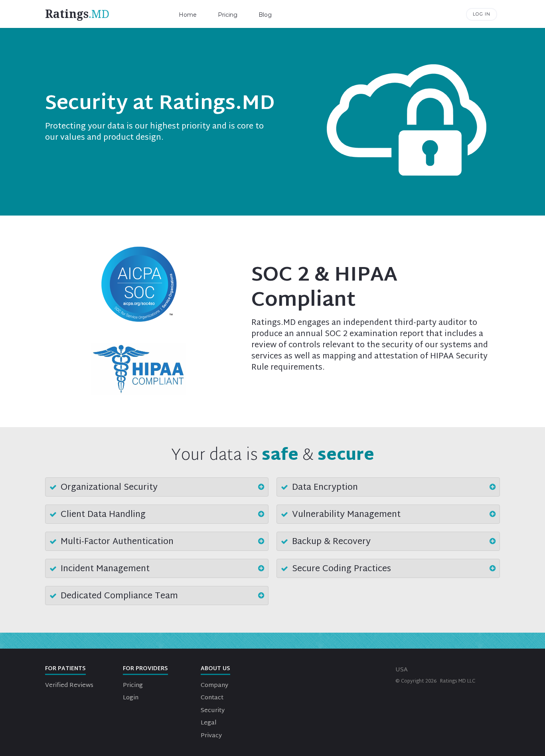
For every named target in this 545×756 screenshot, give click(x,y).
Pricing (227, 14)
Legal (209, 723)
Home (188, 14)
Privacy (211, 735)
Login (130, 698)
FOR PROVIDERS (145, 669)
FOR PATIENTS (65, 669)
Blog (265, 14)
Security (213, 710)
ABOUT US (215, 669)
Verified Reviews (69, 685)
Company (214, 685)
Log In (481, 14)
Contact (212, 698)
